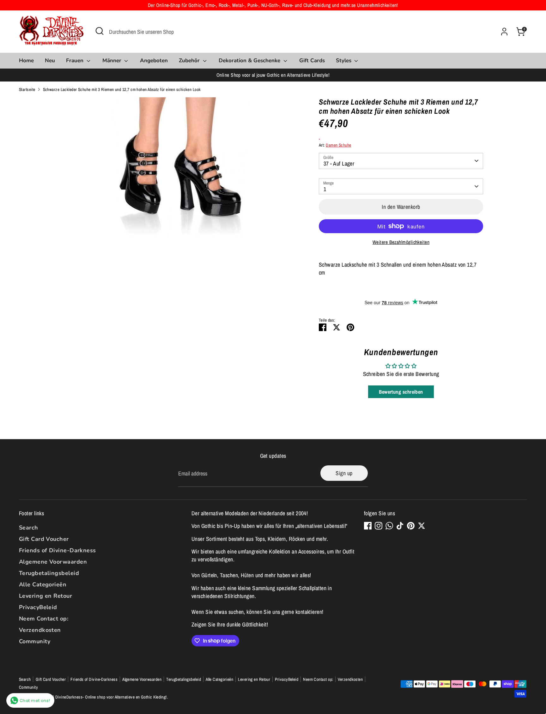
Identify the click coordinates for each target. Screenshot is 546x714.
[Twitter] (421, 525)
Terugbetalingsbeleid (49, 573)
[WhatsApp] (389, 525)
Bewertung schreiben (401, 391)
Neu (50, 60)
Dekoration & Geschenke (250, 60)
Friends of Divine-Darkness (57, 550)
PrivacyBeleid (38, 607)
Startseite (27, 89)
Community (34, 641)
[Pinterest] (411, 525)
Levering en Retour (45, 596)
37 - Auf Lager (339, 163)
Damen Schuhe (338, 145)
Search (28, 527)
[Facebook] (368, 525)
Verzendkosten (40, 630)
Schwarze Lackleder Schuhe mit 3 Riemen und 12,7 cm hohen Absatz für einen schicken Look (122, 89)
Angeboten (154, 60)
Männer (112, 60)
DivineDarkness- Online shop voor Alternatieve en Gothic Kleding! (111, 697)
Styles (344, 60)
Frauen (75, 60)
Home (26, 60)
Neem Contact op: (43, 618)
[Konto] (504, 31)
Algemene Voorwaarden (53, 562)
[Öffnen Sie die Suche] (99, 31)
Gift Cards (312, 60)
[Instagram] (378, 525)
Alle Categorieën (42, 584)
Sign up (344, 473)
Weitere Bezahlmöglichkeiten (401, 242)
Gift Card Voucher (44, 539)
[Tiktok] (400, 525)
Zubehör (190, 60)
